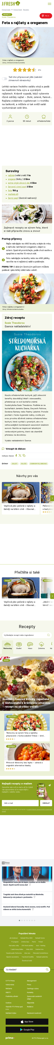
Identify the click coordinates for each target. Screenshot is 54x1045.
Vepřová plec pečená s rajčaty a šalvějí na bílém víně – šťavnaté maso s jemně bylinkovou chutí (19, 507)
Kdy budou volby (14, 945)
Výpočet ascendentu (12, 957)
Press (29, 985)
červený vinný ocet (17, 186)
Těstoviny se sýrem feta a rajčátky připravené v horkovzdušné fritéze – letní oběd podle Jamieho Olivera (25, 736)
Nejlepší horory (40, 938)
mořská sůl (13, 194)
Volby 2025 (29, 949)
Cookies (8, 1003)
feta (10, 190)
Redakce (30, 1007)
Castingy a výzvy (33, 988)
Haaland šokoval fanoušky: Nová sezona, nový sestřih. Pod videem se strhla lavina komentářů (26, 908)
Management (31, 981)
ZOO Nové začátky (27, 945)
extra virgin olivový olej (19, 183)
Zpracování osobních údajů (34, 997)
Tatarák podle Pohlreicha (14, 953)
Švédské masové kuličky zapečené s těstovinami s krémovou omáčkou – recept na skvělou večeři (26, 702)
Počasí (41, 942)
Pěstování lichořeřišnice (40, 953)
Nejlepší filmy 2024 (26, 938)
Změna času (25, 942)
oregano (11, 179)
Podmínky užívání (12, 996)
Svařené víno (39, 949)
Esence (28, 440)
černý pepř (13, 198)
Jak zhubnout (13, 938)
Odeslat (46, 803)
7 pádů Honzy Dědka (17, 949)
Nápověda (30, 1003)
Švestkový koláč (27, 961)
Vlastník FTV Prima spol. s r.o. (14, 1008)
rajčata (11, 175)
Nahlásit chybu (11, 1013)
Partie (34, 942)
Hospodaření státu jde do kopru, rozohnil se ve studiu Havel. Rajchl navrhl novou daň (24, 883)
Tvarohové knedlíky (28, 957)
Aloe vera (27, 953)
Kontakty (30, 992)
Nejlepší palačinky (42, 957)
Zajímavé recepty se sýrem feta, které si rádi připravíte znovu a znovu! (26, 229)
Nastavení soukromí (34, 1013)
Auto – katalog (40, 945)
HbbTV (8, 992)
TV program (15, 942)
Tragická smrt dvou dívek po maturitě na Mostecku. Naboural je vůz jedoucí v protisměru (23, 895)
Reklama (9, 988)
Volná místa (10, 985)
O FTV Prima (10, 981)
